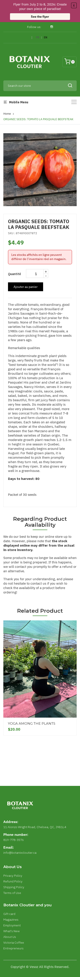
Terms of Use (12, 893)
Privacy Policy (12, 876)
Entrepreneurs (13, 948)
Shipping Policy (13, 887)
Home (7, 114)
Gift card (9, 914)
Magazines (10, 920)
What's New (11, 931)
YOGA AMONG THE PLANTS (31, 723)
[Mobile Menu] (74, 102)
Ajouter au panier (26, 287)
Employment (12, 925)
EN (45, 37)
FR (37, 37)
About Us (9, 937)
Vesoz (34, 967)
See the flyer (40, 17)
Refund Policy (12, 881)
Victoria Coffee (13, 943)
